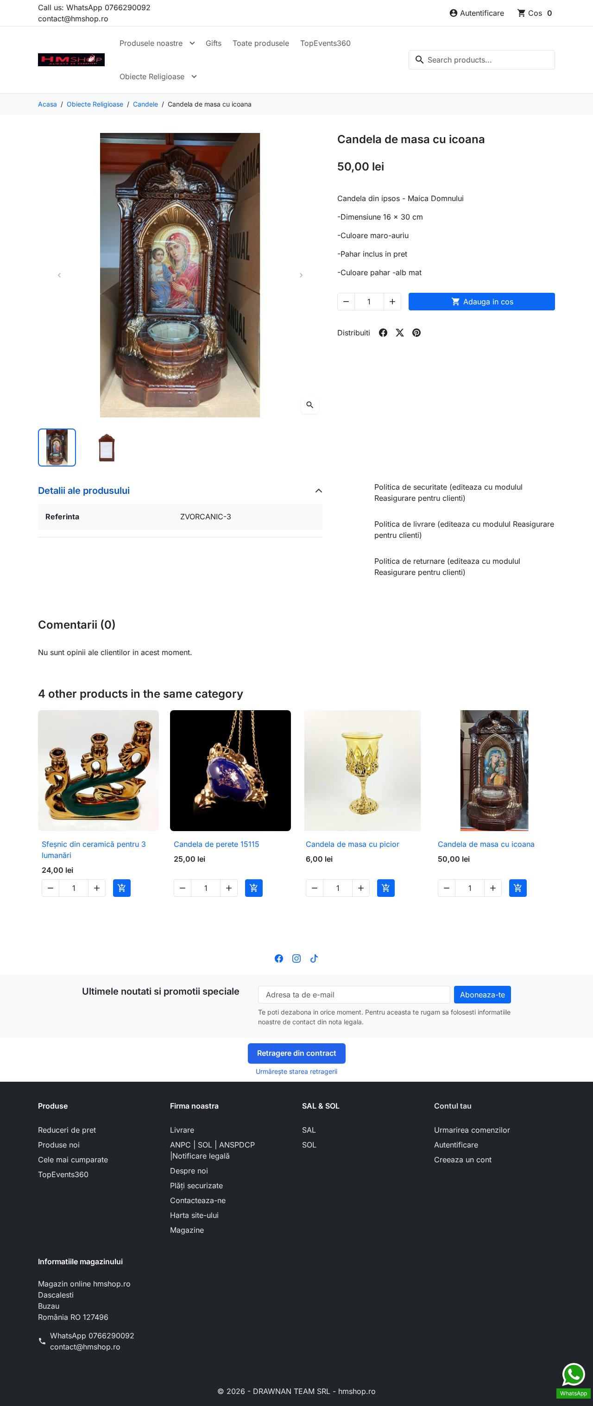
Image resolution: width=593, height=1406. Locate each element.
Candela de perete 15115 (216, 844)
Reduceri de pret (67, 1130)
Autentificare (456, 1144)
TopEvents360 (325, 43)
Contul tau (453, 1105)
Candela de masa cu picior (352, 844)
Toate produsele (261, 43)
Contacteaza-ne (198, 1200)
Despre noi (189, 1170)
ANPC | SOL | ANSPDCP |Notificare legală (212, 1150)
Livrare (182, 1130)
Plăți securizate (196, 1185)
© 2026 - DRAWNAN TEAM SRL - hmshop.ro (296, 1391)
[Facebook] (279, 958)
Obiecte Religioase (152, 76)
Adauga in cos (482, 301)
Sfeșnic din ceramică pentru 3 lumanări (94, 849)
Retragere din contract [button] (296, 1053)
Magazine (187, 1230)
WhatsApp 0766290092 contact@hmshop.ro (92, 1341)
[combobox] (482, 59)
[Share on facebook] (383, 332)
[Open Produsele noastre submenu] (192, 43)
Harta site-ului (194, 1215)
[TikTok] (314, 958)
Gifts (213, 43)
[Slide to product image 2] (106, 448)
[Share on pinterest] (416, 332)
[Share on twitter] (399, 332)
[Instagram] (296, 958)
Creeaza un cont (463, 1159)
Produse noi (59, 1144)
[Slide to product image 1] (57, 448)
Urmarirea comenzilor (472, 1130)
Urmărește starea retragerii (296, 1071)
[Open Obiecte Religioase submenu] (194, 76)
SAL (309, 1130)
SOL (309, 1144)
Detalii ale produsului (84, 490)
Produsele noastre (151, 43)
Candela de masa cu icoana (486, 844)
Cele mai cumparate (73, 1159)
